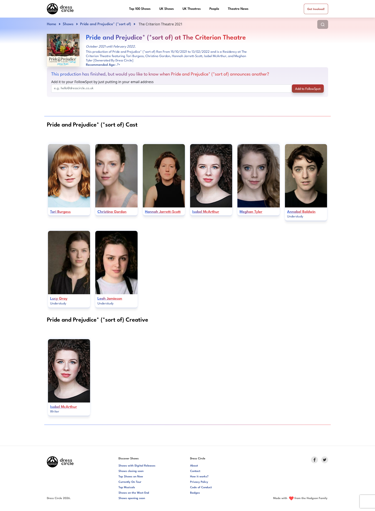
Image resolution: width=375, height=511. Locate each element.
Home (51, 24)
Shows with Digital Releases (136, 465)
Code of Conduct (201, 487)
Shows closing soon (130, 471)
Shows (68, 24)
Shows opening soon (131, 498)
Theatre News (238, 9)
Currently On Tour (129, 482)
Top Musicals (126, 487)
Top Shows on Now (130, 476)
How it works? (199, 476)
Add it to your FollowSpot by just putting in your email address (102, 81)
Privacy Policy (199, 482)
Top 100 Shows (140, 9)
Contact (195, 471)
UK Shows (166, 9)
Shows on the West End (133, 492)
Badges (195, 492)
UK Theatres (192, 9)
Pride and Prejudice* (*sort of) (105, 24)
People (214, 9)
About (194, 465)
